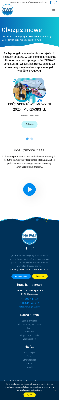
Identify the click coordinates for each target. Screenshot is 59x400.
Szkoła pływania (29, 320)
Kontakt (29, 367)
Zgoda (29, 394)
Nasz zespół (29, 352)
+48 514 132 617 (17, 2)
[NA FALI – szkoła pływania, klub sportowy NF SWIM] (7, 10)
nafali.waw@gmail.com (37, 2)
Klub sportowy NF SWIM (29, 324)
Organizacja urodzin (29, 335)
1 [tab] (27, 138)
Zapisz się (40, 276)
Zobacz (29, 124)
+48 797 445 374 (29, 299)
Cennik (29, 363)
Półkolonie (30, 331)
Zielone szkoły (29, 338)
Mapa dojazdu (21, 276)
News (29, 356)
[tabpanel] (29, 103)
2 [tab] (31, 138)
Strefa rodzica (29, 359)
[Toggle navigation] (53, 10)
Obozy (29, 328)
